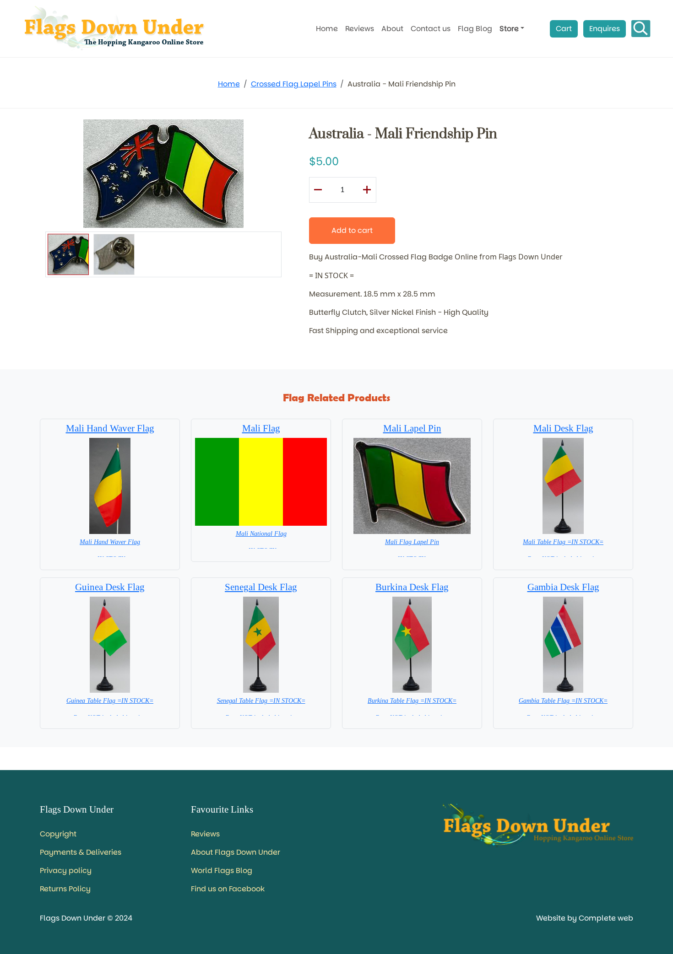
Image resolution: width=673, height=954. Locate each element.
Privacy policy (66, 870)
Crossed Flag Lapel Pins (293, 84)
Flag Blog (475, 28)
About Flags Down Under (235, 852)
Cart (564, 28)
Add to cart (352, 230)
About (392, 28)
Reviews (359, 28)
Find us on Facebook (228, 889)
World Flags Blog (221, 870)
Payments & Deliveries (80, 852)
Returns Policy (65, 889)
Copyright (58, 834)
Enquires (604, 28)
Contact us (430, 28)
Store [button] (509, 28)
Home (327, 28)
